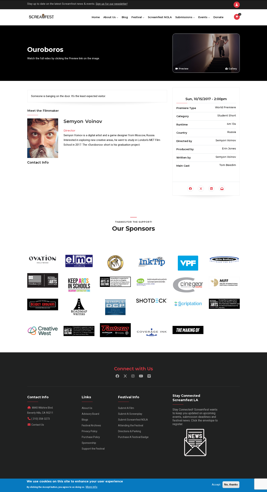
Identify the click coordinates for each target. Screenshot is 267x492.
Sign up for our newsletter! (112, 3)
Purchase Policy (91, 437)
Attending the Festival (130, 425)
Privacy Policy (89, 431)
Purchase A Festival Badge (133, 437)
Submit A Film (126, 408)
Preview (183, 69)
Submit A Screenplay (130, 413)
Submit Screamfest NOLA (133, 419)
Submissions (184, 17)
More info (91, 486)
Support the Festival (93, 448)
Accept (216, 484)
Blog (125, 17)
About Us (109, 17)
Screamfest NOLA (160, 17)
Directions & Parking (129, 431)
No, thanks (231, 484)
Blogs (85, 419)
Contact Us (37, 424)
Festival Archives (91, 425)
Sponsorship (89, 442)
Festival (137, 17)
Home (96, 17)
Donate (218, 17)
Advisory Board (90, 413)
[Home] (41, 16)
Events (203, 17)
